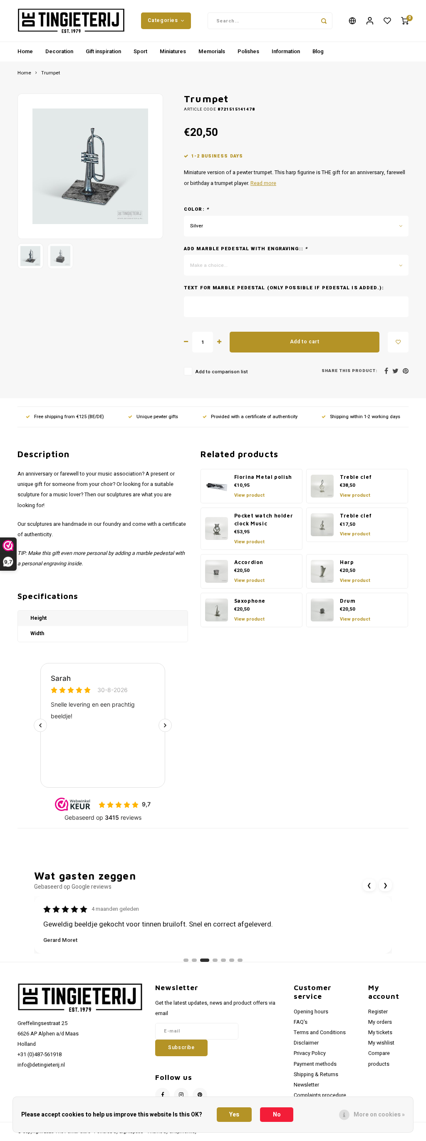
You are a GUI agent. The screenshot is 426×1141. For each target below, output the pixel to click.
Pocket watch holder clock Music (263, 520)
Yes (234, 1114)
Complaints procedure (320, 1095)
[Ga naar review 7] (240, 960)
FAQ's (300, 1022)
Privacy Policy (310, 1053)
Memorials (211, 51)
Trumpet (50, 73)
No (277, 1114)
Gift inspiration (103, 51)
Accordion (249, 562)
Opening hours (311, 1011)
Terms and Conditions (320, 1032)
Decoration (59, 51)
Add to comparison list (221, 371)
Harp (347, 562)
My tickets (380, 1032)
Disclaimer (306, 1043)
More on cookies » (379, 1114)
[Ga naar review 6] (231, 960)
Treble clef (356, 477)
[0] (405, 21)
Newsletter (306, 1085)
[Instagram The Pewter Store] (181, 1095)
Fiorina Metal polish (263, 477)
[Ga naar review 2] (194, 960)
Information (286, 51)
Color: (196, 209)
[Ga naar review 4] (215, 960)
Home (25, 51)
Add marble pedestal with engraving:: (245, 249)
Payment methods (315, 1064)
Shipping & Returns (316, 1074)
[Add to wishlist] (398, 342)
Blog (318, 51)
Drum (347, 601)
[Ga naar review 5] (223, 960)
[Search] (324, 20)
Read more (263, 183)
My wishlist (381, 1043)
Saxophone (250, 601)
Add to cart (305, 341)
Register (378, 1011)
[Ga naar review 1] (185, 960)
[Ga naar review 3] (204, 960)
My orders (380, 1022)
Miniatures (173, 51)
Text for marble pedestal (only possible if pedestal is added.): (284, 288)
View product (249, 495)
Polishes (248, 51)
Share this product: (349, 371)
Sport (140, 51)
